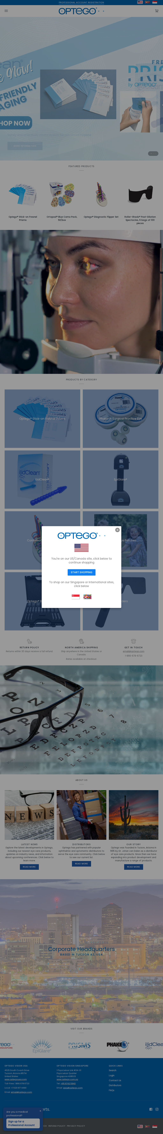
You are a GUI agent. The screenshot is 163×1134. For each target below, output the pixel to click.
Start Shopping (81, 572)
